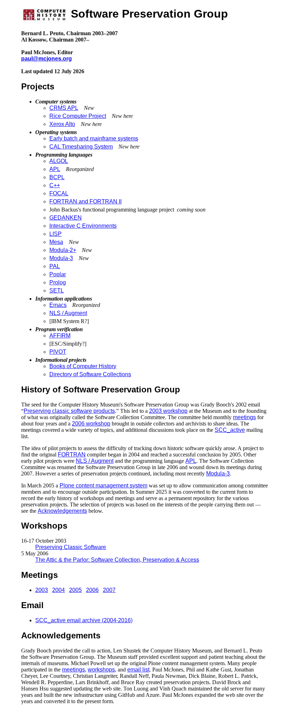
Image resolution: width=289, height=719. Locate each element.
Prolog (57, 282)
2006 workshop (91, 424)
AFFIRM (59, 336)
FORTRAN (72, 455)
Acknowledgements (62, 511)
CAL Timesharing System (81, 147)
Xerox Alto (62, 124)
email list (138, 670)
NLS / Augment (68, 313)
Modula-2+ (62, 250)
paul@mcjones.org (46, 59)
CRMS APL (63, 108)
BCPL (56, 177)
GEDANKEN (65, 218)
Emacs (58, 305)
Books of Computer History (82, 366)
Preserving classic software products (69, 411)
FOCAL (58, 193)
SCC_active (230, 430)
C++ (54, 185)
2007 (109, 590)
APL (54, 169)
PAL (54, 266)
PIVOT (57, 352)
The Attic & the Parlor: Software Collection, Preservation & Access (117, 560)
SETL (56, 291)
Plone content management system (103, 485)
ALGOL (58, 161)
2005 (75, 590)
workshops (101, 670)
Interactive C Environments (83, 226)
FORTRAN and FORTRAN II (85, 201)
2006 (92, 590)
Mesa (56, 242)
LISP (55, 234)
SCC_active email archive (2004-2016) (84, 620)
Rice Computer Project (77, 116)
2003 (41, 590)
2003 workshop (168, 411)
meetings (244, 417)
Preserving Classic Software (70, 547)
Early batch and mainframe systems (93, 138)
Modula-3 (61, 258)
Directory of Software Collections (90, 374)
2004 (58, 590)
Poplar (57, 274)
